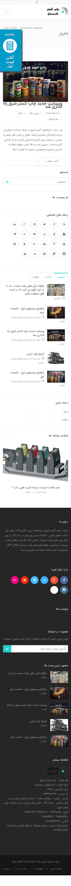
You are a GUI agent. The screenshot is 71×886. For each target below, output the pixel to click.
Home (13, 28)
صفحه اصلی (56, 869)
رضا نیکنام (53, 119)
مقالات (64, 420)
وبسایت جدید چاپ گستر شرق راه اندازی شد (32, 105)
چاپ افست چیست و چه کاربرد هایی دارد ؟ (36, 487)
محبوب (61, 277)
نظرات (35, 277)
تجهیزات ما (39, 869)
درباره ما (6, 869)
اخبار (20, 113)
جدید (48, 277)
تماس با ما (22, 869)
